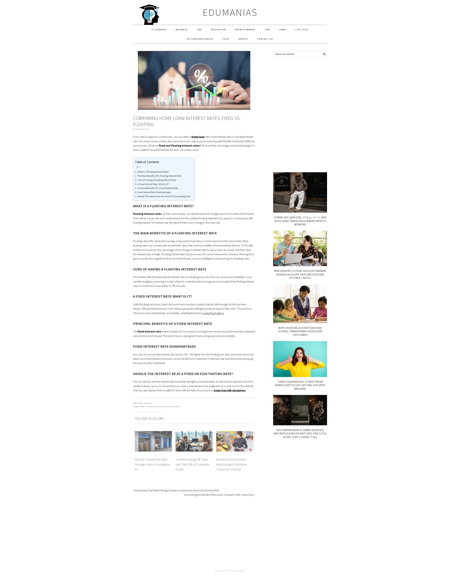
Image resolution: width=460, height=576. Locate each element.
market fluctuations (213, 313)
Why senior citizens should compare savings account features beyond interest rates (300, 274)
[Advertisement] (300, 115)
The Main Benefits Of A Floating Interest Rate (159, 175)
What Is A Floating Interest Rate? (153, 171)
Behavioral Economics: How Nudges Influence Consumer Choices (231, 464)
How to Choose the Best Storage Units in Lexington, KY (153, 464)
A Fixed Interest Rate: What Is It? (153, 184)
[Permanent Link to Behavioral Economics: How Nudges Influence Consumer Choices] (234, 433)
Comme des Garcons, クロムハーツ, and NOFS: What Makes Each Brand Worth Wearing (300, 221)
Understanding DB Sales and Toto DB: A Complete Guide (192, 464)
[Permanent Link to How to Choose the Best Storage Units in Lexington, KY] (153, 433)
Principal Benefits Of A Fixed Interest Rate (157, 188)
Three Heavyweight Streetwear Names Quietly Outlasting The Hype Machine (300, 385)
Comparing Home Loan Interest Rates (163, 406)
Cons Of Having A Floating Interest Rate (156, 180)
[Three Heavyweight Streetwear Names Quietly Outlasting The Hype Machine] (300, 376)
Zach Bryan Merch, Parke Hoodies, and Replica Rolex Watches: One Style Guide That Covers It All (300, 433)
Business (148, 403)
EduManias (230, 12)
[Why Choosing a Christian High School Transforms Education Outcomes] (300, 322)
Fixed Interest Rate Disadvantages (154, 192)
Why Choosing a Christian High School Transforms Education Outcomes (300, 331)
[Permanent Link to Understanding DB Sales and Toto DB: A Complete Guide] (194, 433)
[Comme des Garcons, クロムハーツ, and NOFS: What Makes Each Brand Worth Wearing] (300, 211)
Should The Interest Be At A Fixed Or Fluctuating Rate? (164, 196)
